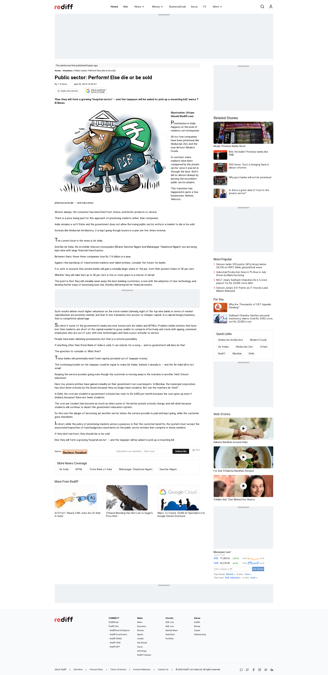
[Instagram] (259, 670)
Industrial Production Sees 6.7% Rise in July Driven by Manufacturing (241, 274)
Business (67, 70)
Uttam (264, 346)
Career (197, 630)
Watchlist (170, 634)
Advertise (78, 669)
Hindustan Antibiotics (230, 339)
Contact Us (163, 669)
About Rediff (60, 669)
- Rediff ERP (114, 647)
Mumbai (237, 353)
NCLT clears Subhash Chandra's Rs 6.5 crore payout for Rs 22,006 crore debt (241, 281)
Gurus (194, 6)
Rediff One (114, 626)
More (216, 6)
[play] (243, 428)
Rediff (222, 353)
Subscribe (180, 451)
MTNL (79, 469)
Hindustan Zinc (244, 346)
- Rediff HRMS (115, 638)
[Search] (262, 6)
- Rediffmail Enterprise (119, 630)
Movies (140, 630)
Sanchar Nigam (168, 469)
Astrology (141, 651)
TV (204, 6)
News (138, 6)
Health (197, 622)
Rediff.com (188, 669)
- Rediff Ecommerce (118, 634)
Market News (172, 630)
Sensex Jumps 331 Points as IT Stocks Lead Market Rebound (242, 289)
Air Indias (223, 346)
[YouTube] (265, 670)
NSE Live (170, 626)
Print (198, 450)
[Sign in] (270, 6)
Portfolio (170, 638)
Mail (125, 6)
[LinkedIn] (272, 670)
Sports (140, 634)
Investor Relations (142, 669)
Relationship (200, 634)
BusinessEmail (177, 6)
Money (156, 6)
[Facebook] (253, 670)
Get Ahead (142, 643)
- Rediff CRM (114, 643)
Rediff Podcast (144, 655)
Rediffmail (113, 622)
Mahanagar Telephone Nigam (135, 469)
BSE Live (170, 622)
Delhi (251, 353)
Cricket (140, 638)
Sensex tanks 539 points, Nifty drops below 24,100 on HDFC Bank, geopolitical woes (241, 266)
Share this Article (69, 91)
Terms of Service (118, 669)
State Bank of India (101, 469)
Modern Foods (258, 339)
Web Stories (222, 414)
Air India (64, 469)
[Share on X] (247, 670)
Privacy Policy (96, 669)
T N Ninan (62, 84)
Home (114, 6)
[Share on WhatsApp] (241, 670)
